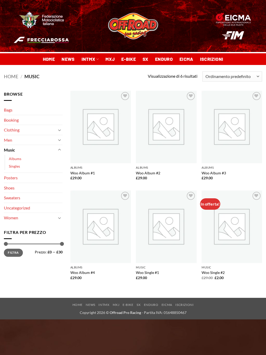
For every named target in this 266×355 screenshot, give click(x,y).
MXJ (110, 59)
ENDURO (164, 59)
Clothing (11, 129)
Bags (8, 109)
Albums (15, 158)
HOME (49, 59)
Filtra (13, 252)
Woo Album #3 (214, 173)
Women (11, 217)
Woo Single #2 (213, 272)
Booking (11, 119)
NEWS (68, 59)
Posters (11, 177)
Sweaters (12, 197)
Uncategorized (17, 207)
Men (8, 139)
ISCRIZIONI (211, 59)
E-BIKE (128, 59)
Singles (14, 166)
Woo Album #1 (82, 173)
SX (145, 59)
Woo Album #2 (148, 173)
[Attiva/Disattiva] (59, 130)
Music (9, 149)
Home (11, 76)
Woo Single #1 (147, 272)
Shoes (9, 187)
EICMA (186, 59)
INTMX (88, 59)
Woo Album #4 (82, 272)
